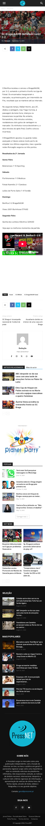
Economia (27, 565)
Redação (7, 41)
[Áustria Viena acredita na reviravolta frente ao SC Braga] (8, 405)
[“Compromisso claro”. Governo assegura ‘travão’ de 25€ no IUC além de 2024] (33, 559)
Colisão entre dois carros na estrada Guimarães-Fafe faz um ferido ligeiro (29, 601)
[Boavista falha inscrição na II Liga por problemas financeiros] (12, 535)
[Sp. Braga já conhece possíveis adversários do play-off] (33, 535)
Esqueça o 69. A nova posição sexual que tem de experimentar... (28, 679)
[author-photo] (22, 345)
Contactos (34, 819)
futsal (11, 294)
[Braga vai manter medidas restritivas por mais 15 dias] (8, 668)
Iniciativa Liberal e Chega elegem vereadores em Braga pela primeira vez (29, 484)
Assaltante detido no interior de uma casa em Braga (33, 322)
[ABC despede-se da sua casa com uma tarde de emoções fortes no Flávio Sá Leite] (8, 376)
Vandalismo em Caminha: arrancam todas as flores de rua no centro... (29, 625)
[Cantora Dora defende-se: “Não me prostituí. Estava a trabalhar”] (8, 508)
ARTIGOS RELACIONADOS (13, 367)
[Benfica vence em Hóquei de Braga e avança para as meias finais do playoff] (8, 497)
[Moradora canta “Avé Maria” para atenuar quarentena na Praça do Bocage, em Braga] (8, 645)
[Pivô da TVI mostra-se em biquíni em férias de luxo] (8, 692)
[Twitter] (17, 48)
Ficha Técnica (11, 819)
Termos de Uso (24, 819)
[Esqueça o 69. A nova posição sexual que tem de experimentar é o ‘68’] (8, 680)
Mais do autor (31, 367)
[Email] (29, 48)
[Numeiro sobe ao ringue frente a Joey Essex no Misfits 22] (8, 657)
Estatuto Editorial (34, 816)
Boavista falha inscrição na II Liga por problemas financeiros (11, 546)
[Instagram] (17, 356)
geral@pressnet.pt (26, 791)
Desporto (10, 9)
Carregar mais (22, 517)
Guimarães (6, 565)
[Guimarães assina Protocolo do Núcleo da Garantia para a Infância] (12, 559)
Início (3, 9)
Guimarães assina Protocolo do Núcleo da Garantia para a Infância (12, 570)
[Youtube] (33, 356)
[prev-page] (3, 413)
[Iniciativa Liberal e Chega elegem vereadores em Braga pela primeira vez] (8, 485)
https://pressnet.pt (22, 351)
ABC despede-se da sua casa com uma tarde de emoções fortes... (27, 613)
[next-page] (7, 413)
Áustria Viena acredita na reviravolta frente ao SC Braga (27, 405)
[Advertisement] (23, 69)
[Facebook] (12, 48)
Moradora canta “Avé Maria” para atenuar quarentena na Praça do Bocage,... (29, 644)
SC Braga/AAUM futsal (31, 294)
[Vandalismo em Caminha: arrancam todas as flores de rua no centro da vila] (8, 625)
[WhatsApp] (23, 48)
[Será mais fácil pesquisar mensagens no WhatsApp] (8, 473)
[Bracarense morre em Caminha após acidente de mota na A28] (8, 703)
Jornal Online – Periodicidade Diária (15, 816)
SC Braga (12, 30)
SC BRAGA (18, 294)
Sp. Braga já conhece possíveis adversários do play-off (32, 546)
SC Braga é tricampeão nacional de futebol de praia (11, 322)
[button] (4, 3)
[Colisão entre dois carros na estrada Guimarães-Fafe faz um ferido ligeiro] (8, 601)
